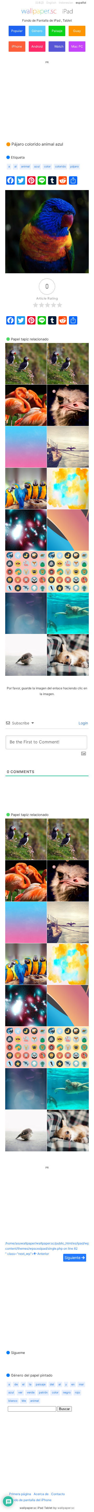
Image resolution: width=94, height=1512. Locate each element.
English (51, 2)
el (23, 1384)
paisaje (40, 1384)
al (15, 166)
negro (66, 1392)
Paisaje (57, 31)
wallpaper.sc (65, 1508)
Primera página (20, 1494)
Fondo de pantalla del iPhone (30, 1500)
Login (83, 723)
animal (25, 166)
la (30, 1384)
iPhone (17, 46)
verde (30, 1392)
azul (37, 166)
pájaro (74, 166)
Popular (16, 31)
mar (81, 1384)
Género (37, 31)
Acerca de (41, 1494)
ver (20, 1392)
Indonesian (66, 2)
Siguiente (72, 1257)
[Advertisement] (47, 96)
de (16, 1384)
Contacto (58, 1494)
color (47, 166)
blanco (12, 1401)
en (72, 1384)
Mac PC (77, 46)
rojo (77, 1392)
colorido (60, 166)
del (52, 1384)
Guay (77, 31)
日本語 (39, 2)
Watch (58, 46)
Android (37, 46)
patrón (43, 1392)
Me (24, 1401)
